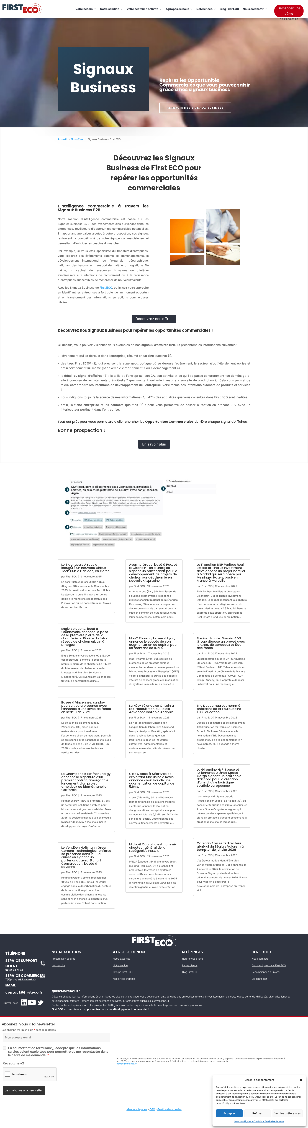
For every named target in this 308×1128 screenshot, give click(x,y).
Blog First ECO (229, 9)
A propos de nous (177, 9)
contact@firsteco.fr (23, 992)
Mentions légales (137, 1109)
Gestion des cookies (169, 1109)
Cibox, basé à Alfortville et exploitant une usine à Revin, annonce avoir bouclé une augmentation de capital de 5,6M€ (151, 780)
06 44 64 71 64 (14, 969)
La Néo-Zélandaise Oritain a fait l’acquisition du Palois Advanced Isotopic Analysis (151, 708)
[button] (301, 1080)
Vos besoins (58, 965)
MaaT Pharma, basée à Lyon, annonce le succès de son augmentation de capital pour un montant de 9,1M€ (153, 643)
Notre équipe (120, 965)
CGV (152, 1109)
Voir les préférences (287, 1113)
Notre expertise (121, 958)
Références (204, 9)
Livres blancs (189, 965)
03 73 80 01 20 (26, 979)
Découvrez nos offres (154, 319)
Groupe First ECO (123, 971)
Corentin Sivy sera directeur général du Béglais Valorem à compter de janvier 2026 (220, 846)
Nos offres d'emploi (124, 978)
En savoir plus (154, 444)
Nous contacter (253, 9)
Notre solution (109, 9)
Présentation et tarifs (63, 958)
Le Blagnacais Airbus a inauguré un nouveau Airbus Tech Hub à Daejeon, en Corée (85, 567)
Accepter (229, 1113)
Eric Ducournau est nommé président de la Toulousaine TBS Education (219, 708)
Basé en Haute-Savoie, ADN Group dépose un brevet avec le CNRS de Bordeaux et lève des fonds (221, 643)
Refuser (257, 1113)
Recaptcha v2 (13, 1063)
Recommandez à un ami (265, 971)
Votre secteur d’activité (142, 9)
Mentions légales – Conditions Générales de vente (259, 1121)
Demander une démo (289, 10)
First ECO (106, 287)
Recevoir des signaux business (195, 107)
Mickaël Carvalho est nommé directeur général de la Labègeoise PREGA (152, 847)
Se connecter (259, 978)
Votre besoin (84, 9)
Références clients (192, 958)
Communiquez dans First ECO (269, 965)
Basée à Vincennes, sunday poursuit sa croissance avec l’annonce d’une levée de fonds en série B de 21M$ (86, 707)
